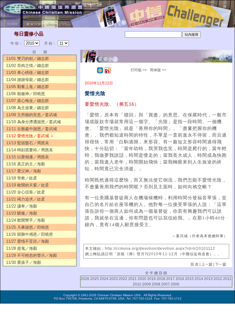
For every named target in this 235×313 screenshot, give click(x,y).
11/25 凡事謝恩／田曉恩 (27, 227)
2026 (85, 279)
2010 (137, 284)
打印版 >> (139, 70)
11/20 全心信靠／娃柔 (25, 192)
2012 (218, 279)
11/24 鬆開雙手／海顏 (25, 220)
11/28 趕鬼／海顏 (21, 248)
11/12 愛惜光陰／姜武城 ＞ (30, 136)
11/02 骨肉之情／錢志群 (27, 65)
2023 (113, 279)
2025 (94, 279)
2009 (146, 284)
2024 (104, 279)
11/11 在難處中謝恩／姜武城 (31, 129)
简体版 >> (158, 70)
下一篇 (220, 264)
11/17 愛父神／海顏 (23, 171)
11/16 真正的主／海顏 (25, 164)
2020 (142, 279)
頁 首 (194, 264)
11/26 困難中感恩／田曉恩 (29, 234)
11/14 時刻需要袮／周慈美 (29, 150)
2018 (161, 279)
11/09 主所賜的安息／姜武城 (31, 114)
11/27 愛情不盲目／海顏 (27, 241)
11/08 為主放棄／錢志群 (27, 107)
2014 (199, 279)
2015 (189, 279)
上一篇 (206, 264)
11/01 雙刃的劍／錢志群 (27, 58)
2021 (132, 279)
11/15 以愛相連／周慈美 (27, 157)
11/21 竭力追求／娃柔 (25, 199)
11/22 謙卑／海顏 (21, 206)
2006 (175, 284)
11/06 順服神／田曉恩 (25, 93)
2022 (123, 279)
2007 (165, 284)
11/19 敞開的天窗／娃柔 (27, 185)
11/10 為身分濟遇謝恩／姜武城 (33, 122)
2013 (208, 279)
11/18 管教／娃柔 (21, 178)
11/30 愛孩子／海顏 (23, 262)
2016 (180, 279)
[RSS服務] (92, 70)
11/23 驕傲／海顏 (21, 213)
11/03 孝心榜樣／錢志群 (27, 72)
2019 (151, 279)
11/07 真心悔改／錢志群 (27, 100)
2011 (227, 279)
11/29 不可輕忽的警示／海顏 (31, 255)
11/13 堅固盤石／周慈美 (27, 143)
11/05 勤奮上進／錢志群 (27, 86)
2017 (170, 279)
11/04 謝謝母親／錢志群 (27, 79)
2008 (156, 284)
